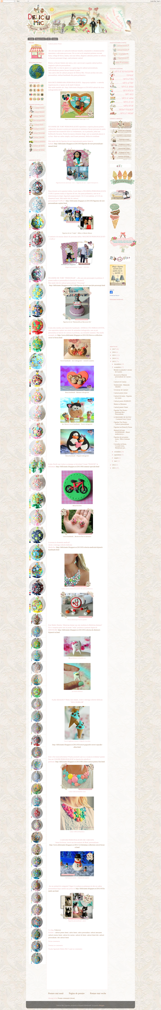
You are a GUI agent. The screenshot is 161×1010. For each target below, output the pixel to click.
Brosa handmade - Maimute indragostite (77, 392)
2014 (114, 358)
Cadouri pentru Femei (121, 407)
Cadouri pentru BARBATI (122, 401)
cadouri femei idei (92, 935)
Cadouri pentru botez (120, 393)
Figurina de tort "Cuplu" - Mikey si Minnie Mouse (77, 233)
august (116, 458)
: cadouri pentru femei (61, 932)
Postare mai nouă (55, 993)
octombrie (117, 452)
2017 (114, 349)
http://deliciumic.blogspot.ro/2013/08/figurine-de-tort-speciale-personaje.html (77, 285)
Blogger (101, 1005)
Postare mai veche (98, 993)
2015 (114, 355)
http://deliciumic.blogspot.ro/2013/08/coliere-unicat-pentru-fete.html (80, 762)
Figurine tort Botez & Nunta (123, 427)
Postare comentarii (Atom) (66, 998)
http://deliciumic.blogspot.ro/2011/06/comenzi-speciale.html (77, 466)
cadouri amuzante (96, 932)
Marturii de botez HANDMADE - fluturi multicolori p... (122, 432)
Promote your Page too (114, 295)
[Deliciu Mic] (111, 293)
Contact (54, 39)
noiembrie (117, 367)
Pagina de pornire (77, 993)
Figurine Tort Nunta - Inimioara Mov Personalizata (121, 412)
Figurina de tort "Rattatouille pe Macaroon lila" (77, 322)
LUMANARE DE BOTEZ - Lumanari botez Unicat (122, 418)
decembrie (117, 364)
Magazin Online (40, 39)
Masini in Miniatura (120, 404)
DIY (48, 39)
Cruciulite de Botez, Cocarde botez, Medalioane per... (120, 446)
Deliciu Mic (112, 289)
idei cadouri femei (63, 937)
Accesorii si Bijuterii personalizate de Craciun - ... (123, 377)
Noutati (31, 39)
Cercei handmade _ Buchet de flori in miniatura (77, 536)
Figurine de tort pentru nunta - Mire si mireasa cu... (122, 439)
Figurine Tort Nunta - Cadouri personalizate (121, 423)
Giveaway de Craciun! (121, 390)
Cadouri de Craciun (120, 382)
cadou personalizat (84, 932)
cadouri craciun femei (55, 935)
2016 (114, 352)
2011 (114, 468)
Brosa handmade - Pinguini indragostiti (77, 456)
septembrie (118, 455)
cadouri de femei (80, 935)
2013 (114, 361)
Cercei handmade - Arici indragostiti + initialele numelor (77, 361)
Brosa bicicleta (77, 505)
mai (115, 461)
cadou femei (73, 932)
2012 (114, 465)
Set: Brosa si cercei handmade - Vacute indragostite (77, 424)
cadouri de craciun (69, 935)
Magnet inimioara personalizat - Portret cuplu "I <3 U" (77, 119)
